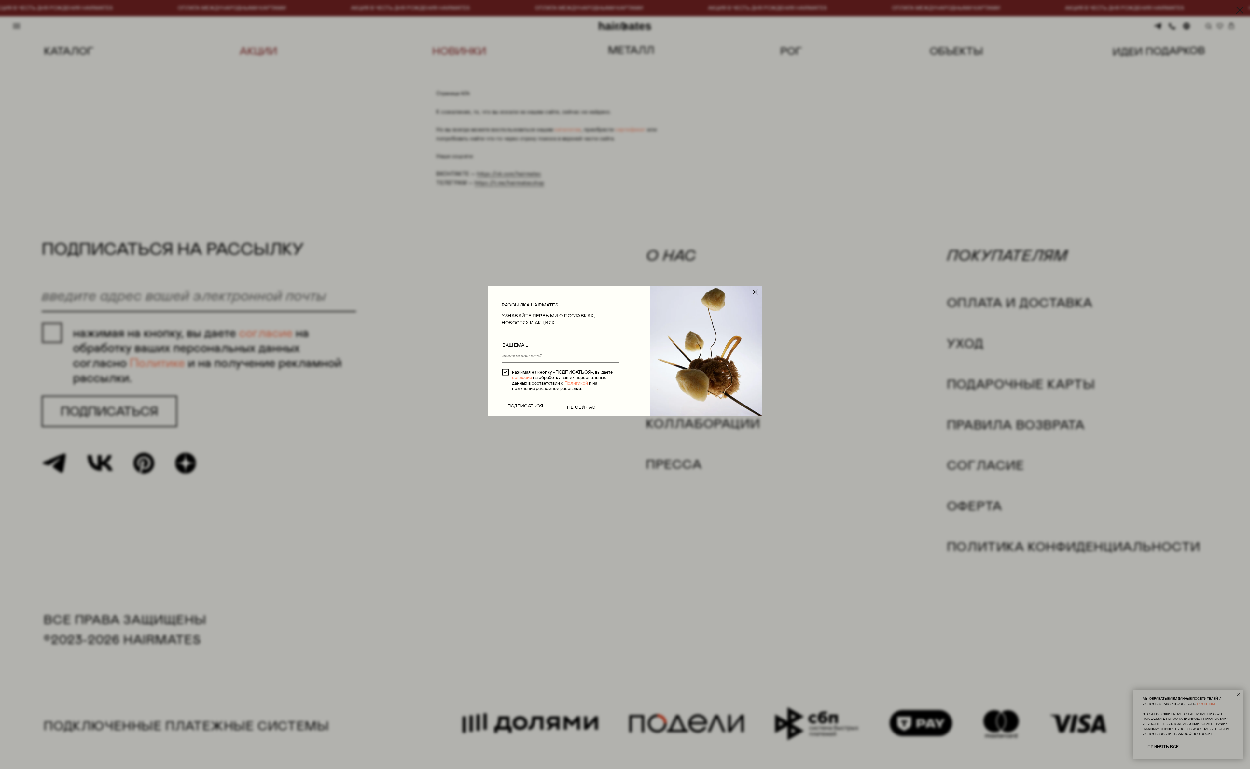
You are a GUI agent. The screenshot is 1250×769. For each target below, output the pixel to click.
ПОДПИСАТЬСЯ (525, 406)
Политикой (576, 383)
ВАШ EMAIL (515, 345)
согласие (522, 377)
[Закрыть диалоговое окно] (1240, 10)
